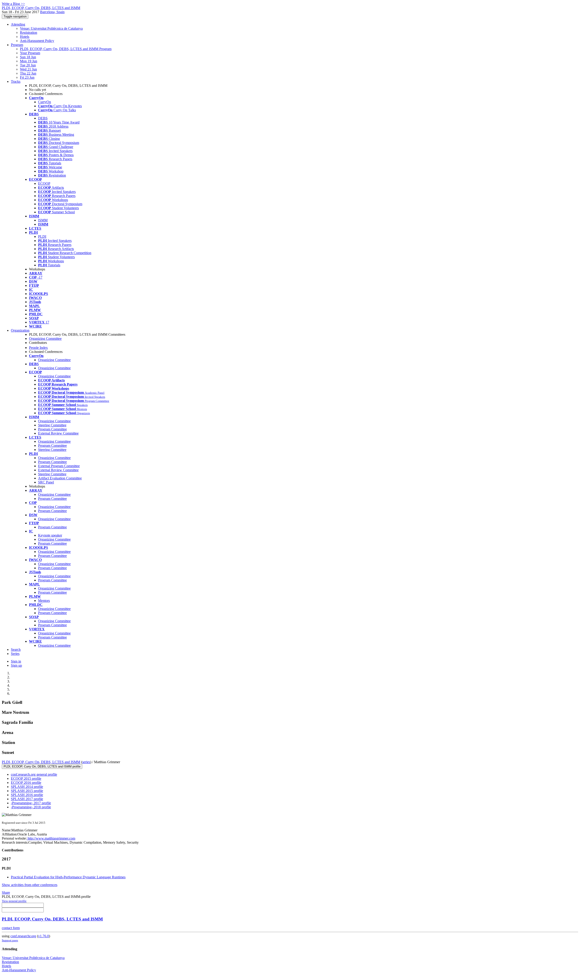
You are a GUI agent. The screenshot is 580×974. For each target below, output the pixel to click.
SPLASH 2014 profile (27, 787)
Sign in (16, 661)
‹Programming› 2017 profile (31, 803)
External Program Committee (59, 466)
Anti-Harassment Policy (37, 41)
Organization (20, 330)
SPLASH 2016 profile (27, 795)
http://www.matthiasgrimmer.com (51, 838)
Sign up (16, 665)
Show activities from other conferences (29, 885)
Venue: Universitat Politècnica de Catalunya (51, 28)
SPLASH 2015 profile (27, 791)
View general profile (14, 901)
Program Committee (52, 429)
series (86, 762)
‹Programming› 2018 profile (31, 807)
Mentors (44, 600)
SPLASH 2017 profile (27, 799)
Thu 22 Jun (28, 73)
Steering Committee (52, 425)
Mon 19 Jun (28, 61)
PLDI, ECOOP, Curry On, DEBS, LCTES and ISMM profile (42, 766)
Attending (18, 24)
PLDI (42, 236)
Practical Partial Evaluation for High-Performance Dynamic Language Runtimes (68, 877)
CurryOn (44, 102)
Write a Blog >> (13, 4)
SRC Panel (46, 482)
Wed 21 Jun (28, 69)
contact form (11, 928)
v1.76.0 (43, 936)
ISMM (43, 220)
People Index (38, 348)
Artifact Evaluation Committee (60, 478)
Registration (28, 32)
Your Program (30, 53)
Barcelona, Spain (52, 12)
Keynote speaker (50, 535)
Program (17, 45)
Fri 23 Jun (27, 77)
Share (6, 892)
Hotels (24, 37)
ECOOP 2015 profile (26, 778)
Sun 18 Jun (28, 57)
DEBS (43, 118)
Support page (10, 940)
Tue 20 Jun (28, 65)
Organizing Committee (45, 338)
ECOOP (44, 183)
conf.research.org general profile (34, 774)
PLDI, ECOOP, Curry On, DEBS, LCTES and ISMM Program (65, 49)
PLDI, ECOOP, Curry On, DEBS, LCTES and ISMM (41, 762)
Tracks (15, 81)
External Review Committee (58, 433)
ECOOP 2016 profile (26, 783)
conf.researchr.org (23, 936)
